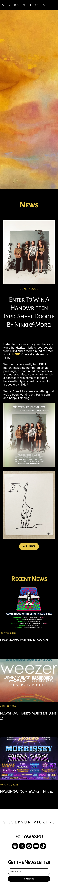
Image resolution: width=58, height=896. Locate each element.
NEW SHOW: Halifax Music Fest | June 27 (28, 715)
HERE (16, 354)
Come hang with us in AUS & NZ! (24, 640)
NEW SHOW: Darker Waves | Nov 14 (26, 792)
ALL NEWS (29, 546)
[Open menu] (54, 5)
